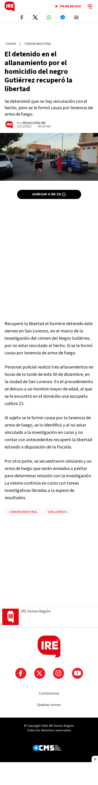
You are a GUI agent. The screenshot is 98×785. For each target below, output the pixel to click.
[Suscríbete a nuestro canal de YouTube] (77, 673)
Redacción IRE (34, 123)
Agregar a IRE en (46, 194)
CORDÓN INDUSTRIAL (23, 512)
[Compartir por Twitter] (35, 17)
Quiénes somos (49, 705)
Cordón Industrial (37, 44)
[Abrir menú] (89, 6)
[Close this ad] (95, 759)
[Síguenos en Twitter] (39, 673)
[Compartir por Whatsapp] (49, 17)
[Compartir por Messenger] (62, 17)
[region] (49, 32)
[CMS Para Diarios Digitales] (47, 748)
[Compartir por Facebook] (21, 17)
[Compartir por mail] (76, 17)
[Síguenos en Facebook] (20, 673)
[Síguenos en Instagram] (58, 673)
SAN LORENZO (57, 512)
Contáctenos (49, 693)
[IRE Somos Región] (10, 6)
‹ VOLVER (10, 44)
